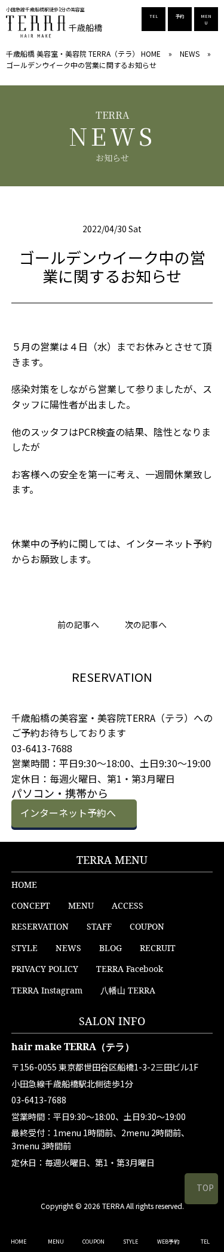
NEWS (190, 53)
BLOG (110, 947)
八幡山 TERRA (127, 990)
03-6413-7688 (38, 1100)
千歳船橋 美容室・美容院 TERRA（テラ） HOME (83, 53)
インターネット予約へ (68, 812)
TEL (153, 16)
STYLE (24, 947)
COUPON (147, 926)
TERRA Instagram (46, 990)
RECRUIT (158, 947)
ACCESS (127, 905)
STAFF (99, 926)
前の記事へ (78, 624)
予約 (180, 16)
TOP (205, 1187)
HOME (24, 884)
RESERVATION (40, 926)
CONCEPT (30, 905)
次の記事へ (146, 624)
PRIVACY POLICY (44, 968)
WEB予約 (168, 1241)
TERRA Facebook (129, 968)
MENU (206, 19)
